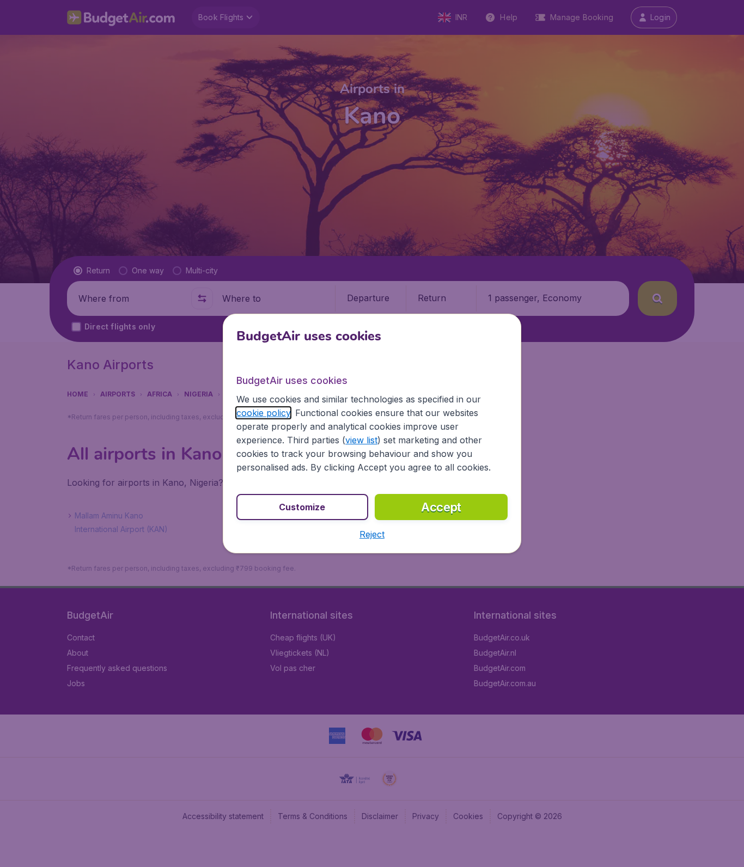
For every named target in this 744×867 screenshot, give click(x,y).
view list (361, 440)
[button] (372, 534)
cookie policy (263, 412)
